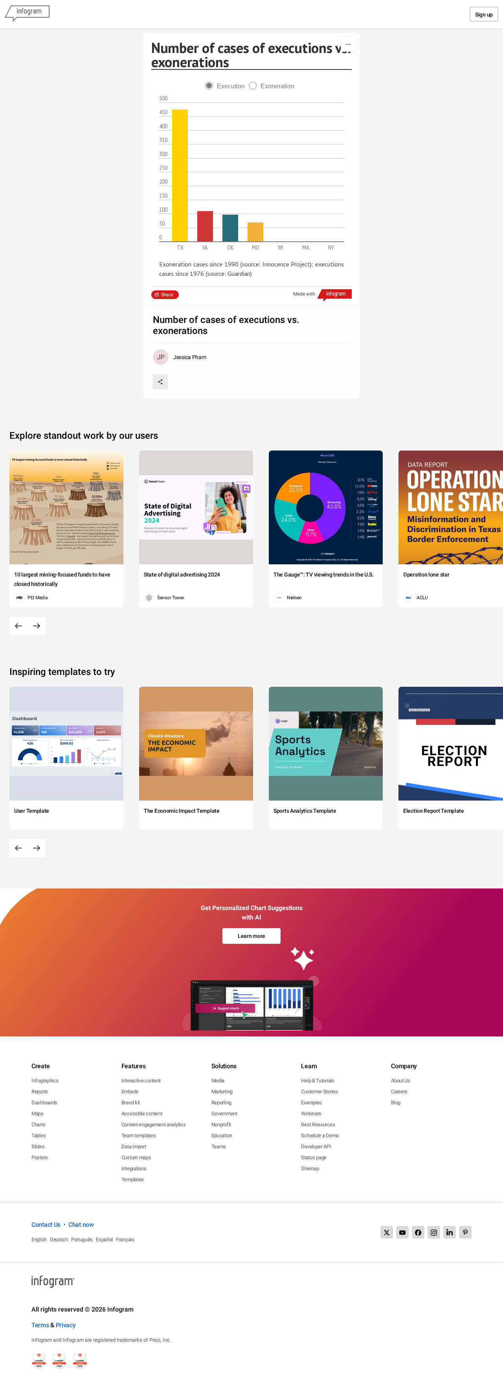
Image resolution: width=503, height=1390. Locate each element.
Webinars (311, 1113)
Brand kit (130, 1102)
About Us (400, 1081)
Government (224, 1113)
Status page (314, 1157)
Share (167, 294)
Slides (37, 1146)
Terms (40, 1325)
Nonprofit (221, 1124)
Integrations (134, 1168)
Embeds (130, 1091)
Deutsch (59, 1239)
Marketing (222, 1091)
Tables (38, 1135)
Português (82, 1239)
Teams (218, 1146)
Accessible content (141, 1113)
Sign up (484, 14)
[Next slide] (36, 625)
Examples (311, 1102)
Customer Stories (319, 1091)
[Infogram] (27, 14)
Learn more (251, 936)
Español (104, 1239)
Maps (37, 1113)
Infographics (44, 1081)
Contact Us (46, 1224)
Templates (132, 1179)
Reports (39, 1091)
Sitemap (310, 1168)
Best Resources (318, 1124)
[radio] (227, 86)
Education (221, 1135)
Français (125, 1239)
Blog (395, 1102)
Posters (39, 1157)
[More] (348, 44)
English (39, 1239)
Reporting (221, 1102)
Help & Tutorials (317, 1081)
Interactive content (141, 1081)
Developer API (316, 1146)
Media (218, 1081)
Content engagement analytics (153, 1124)
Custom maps (136, 1157)
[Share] (160, 381)
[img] (180, 175)
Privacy (66, 1325)
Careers (399, 1091)
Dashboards (44, 1102)
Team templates (138, 1135)
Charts (38, 1124)
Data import (133, 1146)
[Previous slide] (18, 625)
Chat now (81, 1224)
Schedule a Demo (320, 1135)
